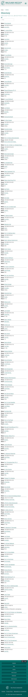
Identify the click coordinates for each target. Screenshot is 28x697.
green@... (6, 201)
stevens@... (6, 573)
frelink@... (6, 193)
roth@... (6, 466)
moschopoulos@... (8, 381)
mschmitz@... (7, 522)
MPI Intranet (14, 672)
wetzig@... (6, 623)
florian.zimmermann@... (9, 637)
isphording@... (7, 270)
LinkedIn (14, 663)
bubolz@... (6, 111)
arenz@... (6, 43)
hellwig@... (6, 244)
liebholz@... (7, 321)
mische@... (6, 346)
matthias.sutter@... (8, 589)
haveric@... (6, 219)
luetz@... (6, 328)
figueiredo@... (7, 175)
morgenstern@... (8, 372)
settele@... (6, 556)
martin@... (6, 337)
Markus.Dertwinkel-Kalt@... (10, 141)
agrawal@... (7, 27)
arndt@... (6, 50)
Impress (3, 691)
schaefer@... (7, 490)
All (1, 17)
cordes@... (6, 133)
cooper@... (6, 124)
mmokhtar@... (7, 364)
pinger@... (6, 424)
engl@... (6, 166)
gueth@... (6, 210)
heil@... (6, 228)
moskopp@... (7, 388)
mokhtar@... (7, 355)
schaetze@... (7, 482)
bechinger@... (7, 67)
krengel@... (6, 288)
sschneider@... (7, 531)
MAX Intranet (14, 678)
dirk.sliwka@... (7, 561)
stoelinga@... (7, 580)
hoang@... (6, 252)
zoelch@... (6, 651)
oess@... (6, 415)
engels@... (6, 157)
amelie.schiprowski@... (9, 506)
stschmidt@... (7, 513)
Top (25, 661)
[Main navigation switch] (25, 3)
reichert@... (6, 448)
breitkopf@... (7, 103)
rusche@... (6, 473)
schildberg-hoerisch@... (9, 499)
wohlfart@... (7, 630)
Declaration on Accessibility (20, 691)
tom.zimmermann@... (9, 644)
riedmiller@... (7, 457)
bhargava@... (7, 94)
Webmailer (14, 675)
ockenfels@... (7, 406)
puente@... (6, 431)
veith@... (6, 607)
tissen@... (6, 598)
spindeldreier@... (8, 566)
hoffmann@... (7, 261)
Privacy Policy (9, 691)
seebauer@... (7, 547)
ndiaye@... (6, 397)
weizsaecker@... (8, 616)
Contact (14, 669)
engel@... (6, 149)
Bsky (14, 666)
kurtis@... (6, 305)
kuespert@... (7, 314)
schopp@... (6, 540)
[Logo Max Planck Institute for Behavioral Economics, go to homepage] (11, 3)
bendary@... (7, 76)
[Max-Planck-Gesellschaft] (8, 687)
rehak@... (6, 439)
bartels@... (6, 59)
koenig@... (6, 279)
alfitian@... (6, 34)
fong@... (6, 184)
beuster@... (6, 85)
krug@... (6, 297)
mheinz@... (6, 237)
